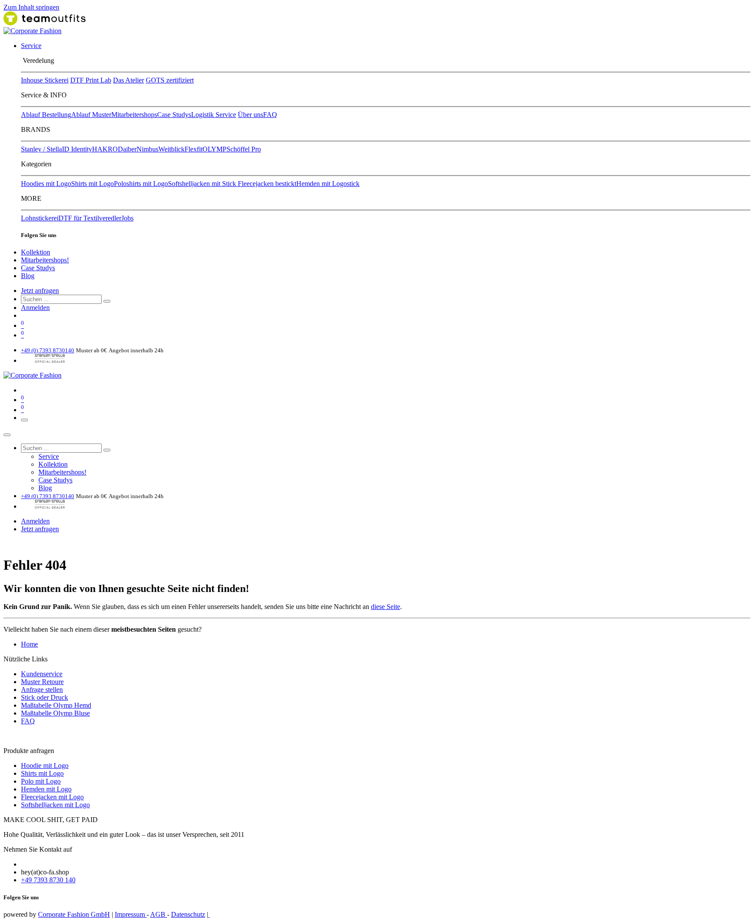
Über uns (250, 114)
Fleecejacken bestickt (267, 183)
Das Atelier (128, 80)
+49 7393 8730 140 (48, 880)
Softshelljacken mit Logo (55, 804)
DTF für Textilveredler (89, 218)
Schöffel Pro (243, 149)
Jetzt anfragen (40, 290)
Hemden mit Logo (46, 789)
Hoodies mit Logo (46, 183)
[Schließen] (6, 434)
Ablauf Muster (91, 114)
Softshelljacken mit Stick (203, 183)
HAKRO (105, 149)
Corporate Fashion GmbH (74, 914)
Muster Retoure (42, 681)
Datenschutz (188, 914)
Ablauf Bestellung (46, 114)
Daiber (127, 149)
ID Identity (77, 149)
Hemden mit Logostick (328, 183)
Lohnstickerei (39, 218)
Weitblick (171, 149)
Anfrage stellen (42, 689)
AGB (158, 914)
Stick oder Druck (44, 697)
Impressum (131, 914)
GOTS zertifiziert (170, 80)
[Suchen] (106, 301)
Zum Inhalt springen (31, 7)
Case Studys (174, 114)
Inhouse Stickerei (45, 80)
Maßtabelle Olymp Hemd (56, 705)
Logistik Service (213, 114)
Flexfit (193, 149)
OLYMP (214, 149)
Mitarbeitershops (134, 114)
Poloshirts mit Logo (141, 183)
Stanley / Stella (41, 149)
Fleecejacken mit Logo (52, 797)
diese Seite (385, 606)
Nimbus (147, 149)
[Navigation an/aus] (24, 420)
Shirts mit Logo (92, 183)
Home (29, 644)
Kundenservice (41, 674)
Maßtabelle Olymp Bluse (55, 713)
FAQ (270, 114)
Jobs (127, 218)
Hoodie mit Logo (45, 765)
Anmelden (35, 307)
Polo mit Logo (41, 781)
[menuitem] (31, 45)
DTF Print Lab (90, 80)
